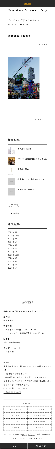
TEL (14, 446)
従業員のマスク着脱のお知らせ (31, 179)
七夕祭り (39, 119)
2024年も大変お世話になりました (32, 159)
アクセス (39, 428)
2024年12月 (13, 235)
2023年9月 (13, 258)
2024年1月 (13, 252)
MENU (27, 3)
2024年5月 (13, 242)
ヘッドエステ (39, 415)
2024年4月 (13, 245)
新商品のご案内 (24, 149)
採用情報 (15, 428)
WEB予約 (41, 446)
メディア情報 (39, 422)
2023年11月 (13, 255)
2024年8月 (13, 239)
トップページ (15, 409)
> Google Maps (12, 392)
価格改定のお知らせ (26, 189)
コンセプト (39, 409)
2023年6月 (13, 265)
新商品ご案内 (23, 169)
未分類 (16, 213)
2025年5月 (13, 232)
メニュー (15, 415)
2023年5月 (13, 268)
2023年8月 (13, 261)
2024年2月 (13, 248)
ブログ (15, 422)
